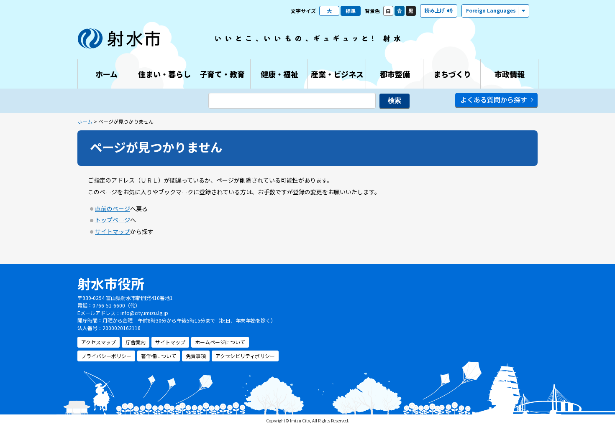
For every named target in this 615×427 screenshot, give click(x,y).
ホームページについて (220, 342)
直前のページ (112, 208)
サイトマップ (112, 231)
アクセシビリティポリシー (245, 355)
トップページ (112, 220)
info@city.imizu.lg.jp (144, 312)
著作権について (158, 355)
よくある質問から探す (493, 99)
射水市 (119, 38)
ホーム (84, 121)
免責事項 (196, 355)
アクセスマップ (98, 342)
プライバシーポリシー (106, 355)
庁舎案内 (136, 342)
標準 (351, 10)
